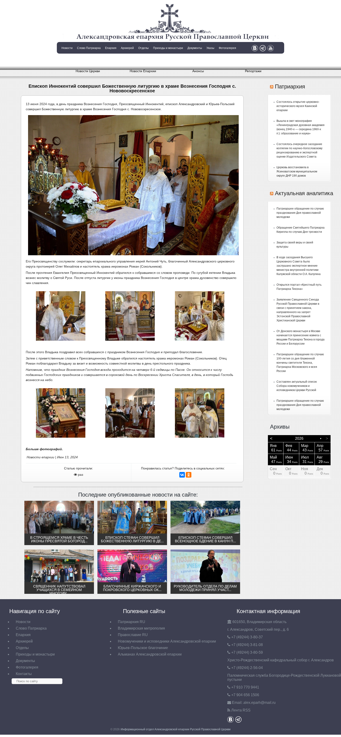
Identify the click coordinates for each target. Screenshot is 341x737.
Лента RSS (241, 710)
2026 (299, 438)
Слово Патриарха (89, 48)
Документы (194, 48)
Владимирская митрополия (141, 628)
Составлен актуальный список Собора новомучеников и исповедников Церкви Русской (297, 386)
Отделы (143, 48)
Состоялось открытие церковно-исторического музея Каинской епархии (298, 106)
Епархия (110, 48)
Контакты (66, 59)
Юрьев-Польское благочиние (143, 648)
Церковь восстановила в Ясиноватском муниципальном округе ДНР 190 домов (297, 171)
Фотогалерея (227, 48)
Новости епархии (40, 457)
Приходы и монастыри (168, 48)
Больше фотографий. (44, 449)
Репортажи (253, 71)
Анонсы (198, 71)
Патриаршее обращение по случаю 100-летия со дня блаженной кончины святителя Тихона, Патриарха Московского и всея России (300, 363)
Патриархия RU (131, 622)
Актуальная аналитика (304, 193)
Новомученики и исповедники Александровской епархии (167, 641)
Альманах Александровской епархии (150, 654)
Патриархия (290, 86)
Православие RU (133, 635)
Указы (210, 48)
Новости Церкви (88, 71)
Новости (67, 48)
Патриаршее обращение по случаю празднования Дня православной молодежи (300, 213)
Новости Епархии (143, 71)
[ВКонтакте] (182, 475)
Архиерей (127, 48)
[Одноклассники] (188, 475)
